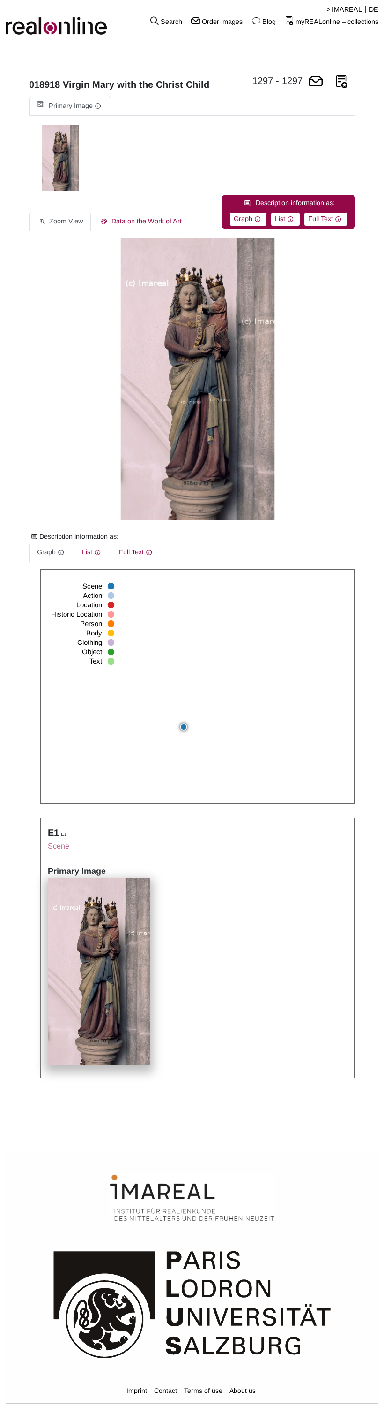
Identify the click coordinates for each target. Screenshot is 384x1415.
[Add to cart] (316, 82)
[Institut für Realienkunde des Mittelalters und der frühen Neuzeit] (192, 1198)
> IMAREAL (344, 9)
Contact (165, 1390)
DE (373, 9)
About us (242, 1390)
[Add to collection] (342, 82)
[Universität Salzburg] (192, 1304)
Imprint (136, 1390)
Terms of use (203, 1390)
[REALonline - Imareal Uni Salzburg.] (64, 21)
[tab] (70, 106)
